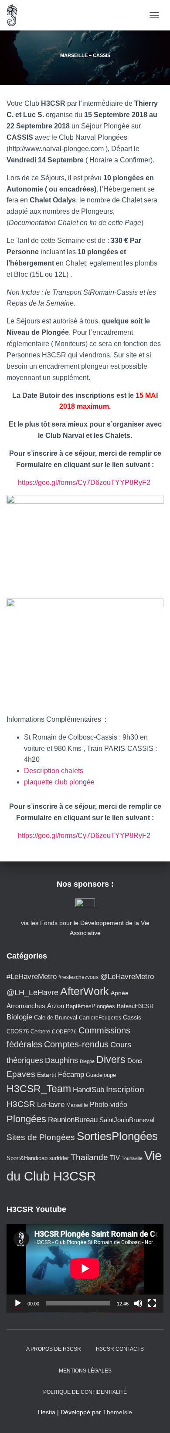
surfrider (59, 1158)
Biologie (19, 1017)
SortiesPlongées (117, 1136)
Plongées (26, 1118)
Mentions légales (85, 1371)
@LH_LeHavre (32, 992)
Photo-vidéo (108, 1104)
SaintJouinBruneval (126, 1120)
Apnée (120, 992)
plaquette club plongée (59, 782)
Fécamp (71, 1074)
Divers (111, 1059)
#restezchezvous (78, 977)
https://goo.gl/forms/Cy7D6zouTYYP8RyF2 (85, 482)
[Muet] (138, 1303)
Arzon (55, 1005)
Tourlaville (132, 1158)
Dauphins (61, 1060)
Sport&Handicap (27, 1158)
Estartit (46, 1074)
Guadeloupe (101, 1075)
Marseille (77, 1105)
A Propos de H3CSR (53, 1349)
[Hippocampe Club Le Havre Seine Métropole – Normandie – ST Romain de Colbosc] (16, 15)
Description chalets (53, 770)
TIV (115, 1157)
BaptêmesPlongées (90, 1006)
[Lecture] (18, 1303)
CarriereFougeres (100, 1017)
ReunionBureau (73, 1119)
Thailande (89, 1157)
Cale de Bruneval (55, 1018)
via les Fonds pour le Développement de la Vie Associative (85, 927)
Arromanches (26, 1005)
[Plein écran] (152, 1303)
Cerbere (40, 1032)
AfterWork (84, 991)
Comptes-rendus (76, 1044)
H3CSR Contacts (120, 1349)
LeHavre (51, 1104)
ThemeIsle (117, 1412)
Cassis (132, 1017)
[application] (85, 1268)
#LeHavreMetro (32, 976)
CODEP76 (64, 1031)
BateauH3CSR (135, 1006)
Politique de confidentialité (85, 1392)
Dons (135, 1060)
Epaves (21, 1074)
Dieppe (87, 1061)
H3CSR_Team (39, 1088)
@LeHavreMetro (127, 976)
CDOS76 (18, 1032)
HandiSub (88, 1090)
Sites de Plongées (41, 1137)
